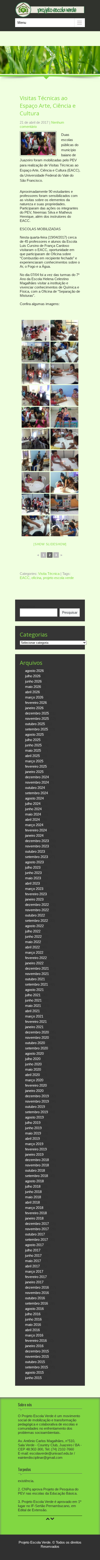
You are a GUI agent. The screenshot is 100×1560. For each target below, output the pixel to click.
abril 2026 (32, 692)
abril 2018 (32, 1202)
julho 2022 (32, 931)
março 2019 (34, 1144)
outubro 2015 (35, 1362)
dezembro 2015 (37, 1351)
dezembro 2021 (37, 968)
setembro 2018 (36, 1176)
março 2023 (34, 889)
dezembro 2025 (37, 713)
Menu (21, 23)
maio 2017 (33, 1261)
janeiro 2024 (34, 835)
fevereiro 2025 (36, 766)
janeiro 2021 (34, 1027)
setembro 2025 (36, 729)
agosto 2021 (34, 990)
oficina (36, 578)
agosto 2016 (34, 1309)
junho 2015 (33, 1378)
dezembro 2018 (37, 1160)
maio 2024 (33, 814)
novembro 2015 (37, 1356)
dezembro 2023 (37, 841)
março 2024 (34, 825)
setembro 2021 (36, 984)
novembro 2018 (37, 1165)
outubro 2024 (35, 788)
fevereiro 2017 (36, 1277)
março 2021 (34, 1016)
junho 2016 (33, 1319)
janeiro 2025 (34, 772)
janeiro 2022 (34, 963)
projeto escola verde (58, 578)
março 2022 (34, 952)
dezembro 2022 (37, 905)
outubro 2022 (35, 915)
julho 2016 (32, 1314)
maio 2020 (33, 1069)
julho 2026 (32, 676)
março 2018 (34, 1208)
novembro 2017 (37, 1229)
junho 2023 (33, 873)
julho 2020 (32, 1059)
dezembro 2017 (37, 1224)
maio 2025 (33, 750)
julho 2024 (32, 804)
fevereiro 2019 (36, 1149)
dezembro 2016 (37, 1287)
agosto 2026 (34, 671)
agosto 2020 (34, 1053)
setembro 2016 (36, 1303)
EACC (25, 578)
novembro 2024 (37, 782)
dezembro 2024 (37, 777)
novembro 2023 (37, 846)
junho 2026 (33, 681)
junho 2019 (33, 1128)
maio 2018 (33, 1197)
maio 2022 (33, 942)
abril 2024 (32, 819)
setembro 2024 (36, 793)
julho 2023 (32, 867)
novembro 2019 (37, 1101)
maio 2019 (33, 1133)
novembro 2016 (37, 1293)
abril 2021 (32, 1011)
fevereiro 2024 (36, 830)
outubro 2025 (35, 724)
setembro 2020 (36, 1048)
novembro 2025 (37, 718)
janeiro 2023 (34, 899)
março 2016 (34, 1335)
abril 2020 (32, 1075)
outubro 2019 (35, 1107)
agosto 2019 (34, 1117)
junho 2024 (33, 809)
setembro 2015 (36, 1367)
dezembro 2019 (37, 1096)
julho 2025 (32, 740)
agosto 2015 (34, 1372)
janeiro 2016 (34, 1346)
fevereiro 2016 (36, 1340)
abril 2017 (32, 1266)
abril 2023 (32, 883)
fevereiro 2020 (36, 1085)
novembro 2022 (37, 910)
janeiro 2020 (34, 1091)
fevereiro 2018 (36, 1213)
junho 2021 (33, 1000)
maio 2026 (33, 687)
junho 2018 (33, 1192)
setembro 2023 (36, 857)
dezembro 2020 (37, 1032)
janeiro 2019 (34, 1154)
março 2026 (34, 697)
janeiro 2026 (34, 708)
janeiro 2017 (34, 1282)
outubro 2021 (35, 979)
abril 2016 (32, 1330)
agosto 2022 (34, 926)
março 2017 (34, 1271)
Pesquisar (27, 606)
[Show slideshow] (50, 544)
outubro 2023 (35, 851)
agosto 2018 (34, 1181)
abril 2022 (32, 947)
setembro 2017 (36, 1239)
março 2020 (34, 1080)
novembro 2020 (37, 1037)
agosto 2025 (34, 734)
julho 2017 (32, 1250)
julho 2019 (32, 1123)
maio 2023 (33, 878)
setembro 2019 (36, 1112)
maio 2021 (33, 1006)
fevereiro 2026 (36, 703)
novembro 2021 (37, 974)
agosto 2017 (34, 1245)
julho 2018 (32, 1186)
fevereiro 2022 (36, 958)
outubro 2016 (35, 1298)
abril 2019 (32, 1138)
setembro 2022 (36, 921)
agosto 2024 (34, 798)
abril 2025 (32, 756)
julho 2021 (32, 995)
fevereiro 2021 (36, 1022)
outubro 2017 (35, 1234)
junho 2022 (33, 936)
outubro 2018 (35, 1170)
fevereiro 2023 (36, 894)
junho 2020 (33, 1064)
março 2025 (34, 761)
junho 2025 (33, 745)
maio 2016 (33, 1325)
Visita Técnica (49, 574)
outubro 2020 (35, 1043)
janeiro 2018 (34, 1218)
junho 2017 (33, 1255)
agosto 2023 (34, 862)
